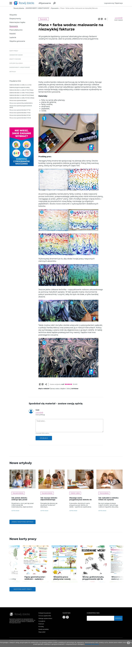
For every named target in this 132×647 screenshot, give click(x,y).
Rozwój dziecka (104, 493)
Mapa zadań (41, 632)
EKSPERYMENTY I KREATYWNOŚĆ (19, 67)
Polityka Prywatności (44, 613)
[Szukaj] (54, 3)
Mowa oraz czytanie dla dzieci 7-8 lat (19, 112)
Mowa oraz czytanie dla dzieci (18, 100)
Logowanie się (109, 3)
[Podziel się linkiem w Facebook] (99, 19)
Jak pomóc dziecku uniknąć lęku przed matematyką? (19, 499)
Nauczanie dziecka (18, 493)
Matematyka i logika (17, 22)
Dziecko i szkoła (75, 493)
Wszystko (13, 15)
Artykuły (12, 71)
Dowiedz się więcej (92, 644)
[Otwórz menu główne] (10, 3)
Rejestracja (119, 3)
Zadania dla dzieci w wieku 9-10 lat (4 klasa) (21, 98)
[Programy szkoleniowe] (21, 165)
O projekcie (41, 621)
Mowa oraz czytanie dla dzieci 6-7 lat (19, 110)
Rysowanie (45, 3)
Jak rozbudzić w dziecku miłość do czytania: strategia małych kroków (108, 499)
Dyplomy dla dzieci (16, 63)
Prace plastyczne (16, 30)
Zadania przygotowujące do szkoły (19, 87)
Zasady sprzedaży (43, 629)
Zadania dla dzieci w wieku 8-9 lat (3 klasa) (21, 95)
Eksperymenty (15, 19)
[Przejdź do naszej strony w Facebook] (64, 617)
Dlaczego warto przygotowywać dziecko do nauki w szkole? (80, 499)
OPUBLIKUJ (44, 438)
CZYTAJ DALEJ (15, 510)
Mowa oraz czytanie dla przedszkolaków (21, 103)
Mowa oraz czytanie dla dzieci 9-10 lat (20, 118)
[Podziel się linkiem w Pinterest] (102, 19)
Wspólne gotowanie (17, 41)
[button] (10, 564)
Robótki (12, 34)
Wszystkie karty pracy (23, 589)
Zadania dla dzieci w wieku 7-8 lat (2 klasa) (21, 92)
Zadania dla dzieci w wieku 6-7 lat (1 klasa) (21, 90)
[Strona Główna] (24, 3)
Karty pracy (13, 51)
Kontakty (41, 626)
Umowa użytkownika (44, 615)
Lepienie (12, 37)
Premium (41, 624)
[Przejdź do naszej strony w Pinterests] (67, 617)
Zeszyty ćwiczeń (15, 59)
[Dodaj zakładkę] (105, 19)
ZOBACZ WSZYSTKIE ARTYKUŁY (22, 522)
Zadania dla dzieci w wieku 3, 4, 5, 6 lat (20, 85)
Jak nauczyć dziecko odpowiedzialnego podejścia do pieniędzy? (50, 499)
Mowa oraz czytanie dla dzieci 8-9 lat (20, 115)
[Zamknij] (128, 643)
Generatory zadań (16, 55)
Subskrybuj (118, 618)
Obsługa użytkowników (45, 618)
